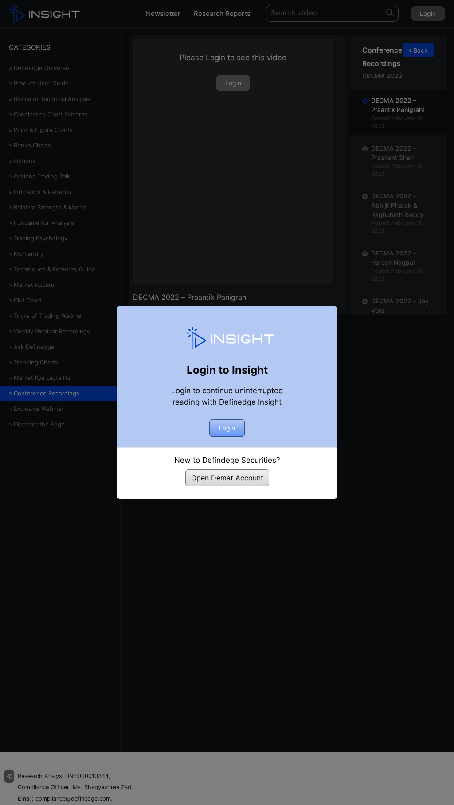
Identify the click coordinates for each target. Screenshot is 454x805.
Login (227, 428)
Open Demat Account (227, 477)
